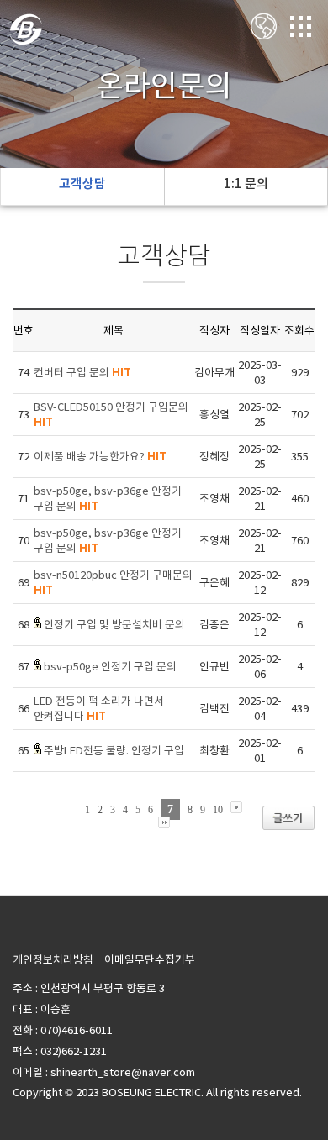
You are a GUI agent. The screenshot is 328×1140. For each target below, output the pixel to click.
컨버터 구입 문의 (82, 372)
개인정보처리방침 (53, 960)
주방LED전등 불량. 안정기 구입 (114, 750)
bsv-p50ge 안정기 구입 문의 (110, 666)
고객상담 (82, 184)
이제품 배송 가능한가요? (100, 456)
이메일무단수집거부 (149, 960)
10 (218, 810)
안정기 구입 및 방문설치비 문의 (114, 624)
